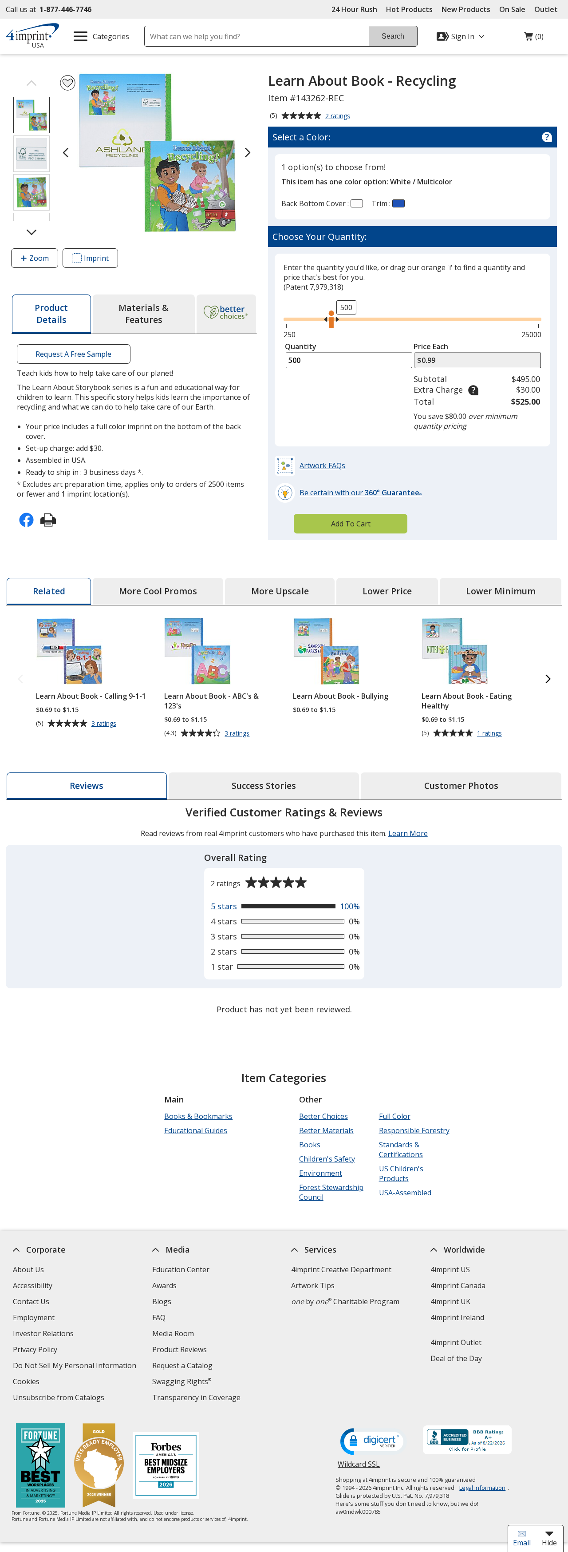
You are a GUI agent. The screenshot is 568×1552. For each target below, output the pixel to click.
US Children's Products (401, 1173)
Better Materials (326, 1130)
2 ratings (338, 116)
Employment (34, 1317)
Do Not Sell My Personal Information (75, 1367)
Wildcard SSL (359, 1467)
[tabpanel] (284, 911)
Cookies (27, 1383)
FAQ (159, 1317)
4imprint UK (450, 1301)
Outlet (548, 9)
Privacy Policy (36, 1351)
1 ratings (490, 733)
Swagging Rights (181, 1381)
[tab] (51, 314)
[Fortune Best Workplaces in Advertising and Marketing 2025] (40, 1466)
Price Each (431, 346)
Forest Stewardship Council (331, 1192)
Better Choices (323, 1116)
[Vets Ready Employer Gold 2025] (98, 1466)
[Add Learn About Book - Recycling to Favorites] (67, 82)
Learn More (407, 833)
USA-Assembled (405, 1193)
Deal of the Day (456, 1358)
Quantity (300, 346)
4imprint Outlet (455, 1342)
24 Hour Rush (354, 9)
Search (393, 36)
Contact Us (31, 1301)
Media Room (173, 1333)
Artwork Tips (313, 1285)
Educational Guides (195, 1130)
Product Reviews (179, 1349)
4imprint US (450, 1269)
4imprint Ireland (457, 1317)
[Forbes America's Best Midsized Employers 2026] (165, 1466)
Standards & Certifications (400, 1149)
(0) (534, 39)
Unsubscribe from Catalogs (59, 1399)
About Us (28, 1269)
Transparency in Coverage (197, 1399)
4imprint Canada (457, 1285)
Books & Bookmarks (198, 1116)
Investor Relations (44, 1335)
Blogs (161, 1301)
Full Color (394, 1116)
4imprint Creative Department (341, 1269)
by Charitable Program (345, 1301)
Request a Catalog (182, 1365)
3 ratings (104, 723)
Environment (320, 1173)
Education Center (180, 1269)
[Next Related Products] (547, 679)
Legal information (482, 1488)
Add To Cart (351, 524)
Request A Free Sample (74, 354)
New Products (466, 9)
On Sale (512, 9)
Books (309, 1145)
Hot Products (409, 9)
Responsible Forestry (414, 1130)
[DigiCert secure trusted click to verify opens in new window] (374, 1442)
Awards (164, 1285)
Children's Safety (327, 1159)
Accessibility (32, 1285)
